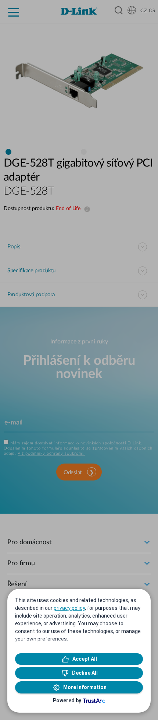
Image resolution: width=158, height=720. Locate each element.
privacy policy (69, 608)
